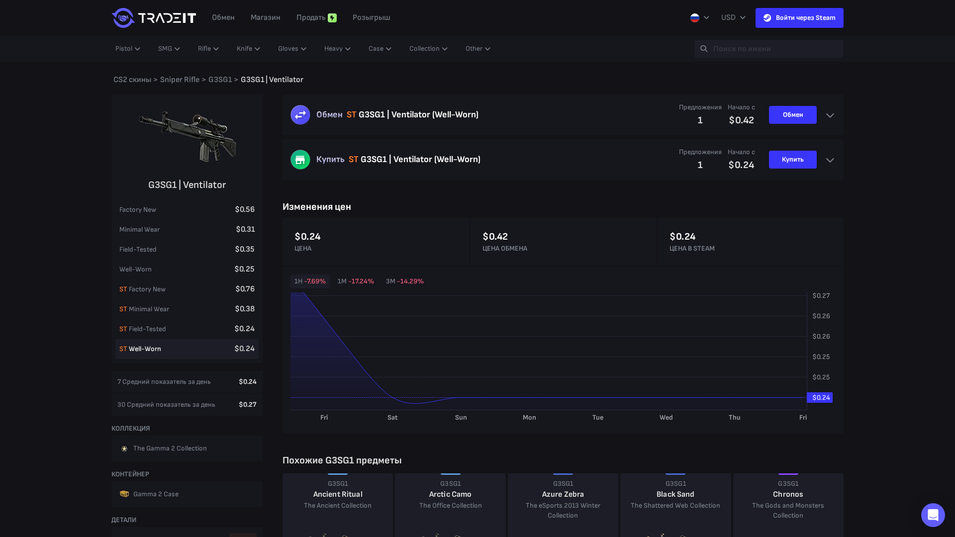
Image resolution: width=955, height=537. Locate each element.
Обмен (223, 17)
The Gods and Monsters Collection (788, 510)
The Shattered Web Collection (675, 505)
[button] (933, 515)
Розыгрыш (371, 17)
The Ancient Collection (338, 505)
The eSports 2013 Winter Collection (563, 510)
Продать (311, 17)
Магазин (266, 17)
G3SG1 (338, 483)
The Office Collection (450, 505)
